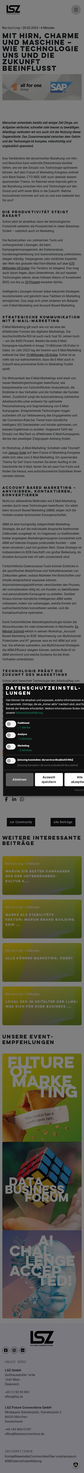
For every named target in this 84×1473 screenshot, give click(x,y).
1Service (24, 727)
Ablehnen (20, 779)
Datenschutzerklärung (29, 712)
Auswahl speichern (49, 779)
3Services (25, 750)
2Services (25, 738)
